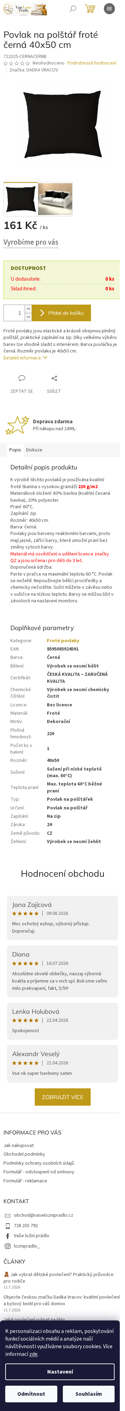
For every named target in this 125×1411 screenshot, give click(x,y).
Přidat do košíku (66, 313)
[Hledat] (73, 9)
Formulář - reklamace (25, 1181)
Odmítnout (31, 1394)
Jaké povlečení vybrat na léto (34, 1320)
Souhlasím (88, 1394)
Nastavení (60, 1372)
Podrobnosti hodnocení (91, 63)
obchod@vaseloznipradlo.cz (43, 1215)
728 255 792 (26, 1225)
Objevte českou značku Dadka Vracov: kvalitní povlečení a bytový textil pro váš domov (61, 1300)
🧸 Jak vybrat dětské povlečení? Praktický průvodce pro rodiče (58, 1278)
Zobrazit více (62, 1097)
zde (33, 1354)
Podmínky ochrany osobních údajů (38, 1163)
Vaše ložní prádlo (31, 1235)
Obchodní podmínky (24, 1154)
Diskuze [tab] (34, 450)
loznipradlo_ (27, 1246)
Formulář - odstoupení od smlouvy (38, 1171)
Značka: (33, 70)
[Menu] (109, 9)
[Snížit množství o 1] (28, 317)
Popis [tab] (15, 450)
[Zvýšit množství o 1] (28, 309)
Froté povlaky (63, 640)
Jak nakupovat (18, 1145)
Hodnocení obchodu (63, 873)
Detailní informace (22, 358)
